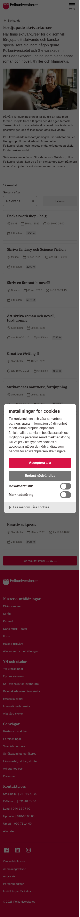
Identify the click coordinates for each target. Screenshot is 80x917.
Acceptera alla (40, 462)
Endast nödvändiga (40, 475)
